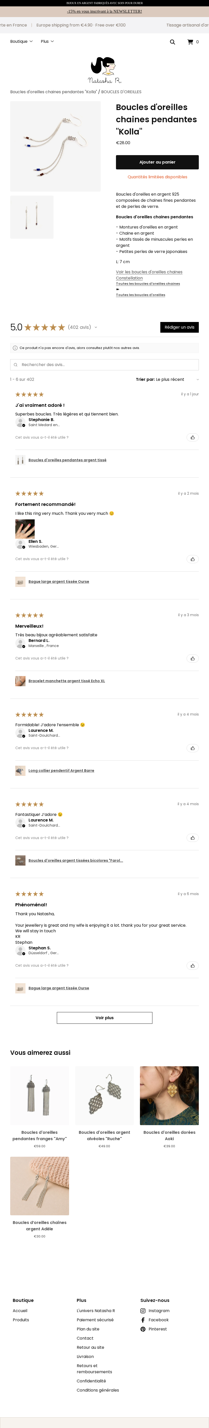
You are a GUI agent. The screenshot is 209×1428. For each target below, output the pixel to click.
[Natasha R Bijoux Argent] (104, 70)
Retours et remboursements (94, 1369)
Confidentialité (91, 1381)
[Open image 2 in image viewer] (32, 217)
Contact (85, 1338)
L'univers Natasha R (96, 1311)
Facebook (159, 1320)
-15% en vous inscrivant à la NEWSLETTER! (104, 11)
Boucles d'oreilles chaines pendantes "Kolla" (53, 92)
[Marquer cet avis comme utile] (193, 437)
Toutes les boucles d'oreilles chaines (148, 283)
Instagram (159, 1311)
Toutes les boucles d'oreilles (140, 294)
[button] (96, 327)
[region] (104, 25)
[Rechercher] (172, 42)
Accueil (20, 1311)
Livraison (85, 1356)
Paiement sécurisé (95, 1320)
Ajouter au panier (157, 162)
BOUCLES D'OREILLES (121, 92)
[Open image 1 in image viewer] (55, 146)
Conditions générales (98, 1390)
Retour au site (90, 1347)
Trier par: (145, 379)
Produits (21, 1320)
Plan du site (88, 1329)
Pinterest (158, 1329)
